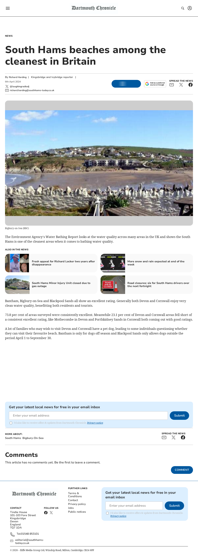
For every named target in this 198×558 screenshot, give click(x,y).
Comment (182, 470)
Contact (73, 500)
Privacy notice (95, 422)
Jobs (71, 508)
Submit (179, 415)
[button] (7, 8)
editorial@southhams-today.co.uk (29, 542)
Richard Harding (17, 77)
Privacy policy (77, 504)
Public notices (77, 512)
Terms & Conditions (75, 494)
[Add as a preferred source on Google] (155, 83)
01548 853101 (30, 534)
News (9, 35)
